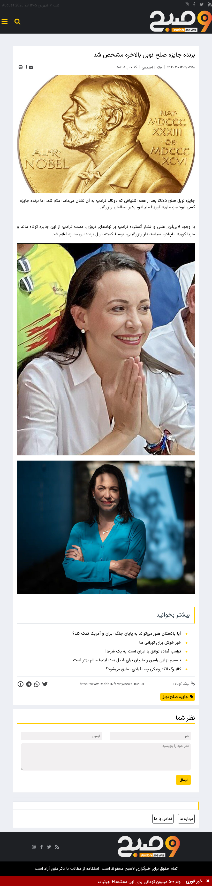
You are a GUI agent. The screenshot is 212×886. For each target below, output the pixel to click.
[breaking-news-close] (208, 881)
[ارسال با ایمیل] (31, 67)
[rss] (210, 5)
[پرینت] (20, 67)
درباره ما (186, 818)
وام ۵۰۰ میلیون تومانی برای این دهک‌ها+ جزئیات (139, 882)
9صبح (129, 868)
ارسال (183, 780)
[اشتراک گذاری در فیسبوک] (20, 684)
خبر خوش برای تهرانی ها (160, 643)
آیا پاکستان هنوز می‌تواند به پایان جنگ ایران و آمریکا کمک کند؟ (126, 633)
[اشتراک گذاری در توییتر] (45, 684)
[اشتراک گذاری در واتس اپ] (37, 684)
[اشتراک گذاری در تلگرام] (29, 684)
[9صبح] (181, 21)
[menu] (4, 21)
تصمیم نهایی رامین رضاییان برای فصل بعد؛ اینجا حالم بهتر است (127, 660)
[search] (17, 21)
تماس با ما (163, 818)
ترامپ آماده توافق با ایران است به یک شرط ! (142, 651)
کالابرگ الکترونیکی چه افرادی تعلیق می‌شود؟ (143, 669)
